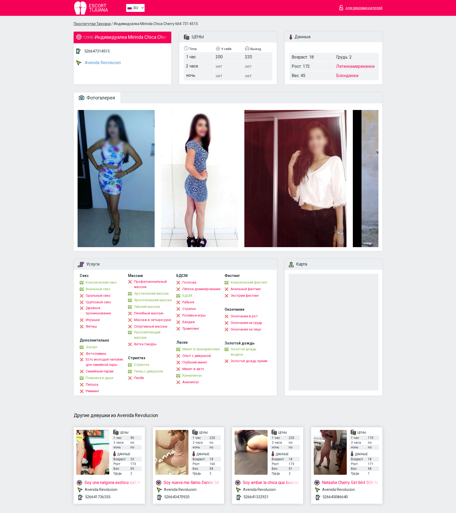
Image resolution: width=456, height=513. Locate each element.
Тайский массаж (147, 307)
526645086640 (335, 497)
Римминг (92, 391)
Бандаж (188, 322)
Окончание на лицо (246, 329)
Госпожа (189, 282)
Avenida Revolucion (102, 62)
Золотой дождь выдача (243, 351)
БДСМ (187, 296)
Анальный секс (98, 289)
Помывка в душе (99, 378)
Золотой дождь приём (249, 361)
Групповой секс (98, 302)
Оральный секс (98, 296)
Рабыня (188, 302)
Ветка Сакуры (145, 344)
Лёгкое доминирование (201, 289)
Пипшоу (92, 384)
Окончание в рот (244, 316)
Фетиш (91, 326)
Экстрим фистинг (245, 296)
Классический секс (101, 282)
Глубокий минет (194, 362)
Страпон (189, 309)
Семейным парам (99, 371)
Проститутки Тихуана (92, 24)
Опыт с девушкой (196, 356)
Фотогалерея (100, 97)
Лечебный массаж (148, 313)
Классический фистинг (249, 282)
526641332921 (256, 497)
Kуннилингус (192, 375)
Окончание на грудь (246, 323)
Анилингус (190, 382)
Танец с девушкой (148, 371)
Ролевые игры (194, 315)
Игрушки (93, 320)
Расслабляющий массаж (147, 334)
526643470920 (176, 497)
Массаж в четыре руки (152, 320)
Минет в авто (193, 369)
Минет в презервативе (201, 349)
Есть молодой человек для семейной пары (104, 362)
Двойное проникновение (98, 310)
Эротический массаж (151, 293)
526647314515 (97, 51)
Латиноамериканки (355, 66)
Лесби (139, 378)
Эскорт (92, 347)
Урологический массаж (153, 300)
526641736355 (97, 497)
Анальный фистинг (246, 289)
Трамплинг (190, 328)
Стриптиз (141, 365)
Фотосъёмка (96, 354)
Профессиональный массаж (150, 284)
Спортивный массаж (150, 326)
